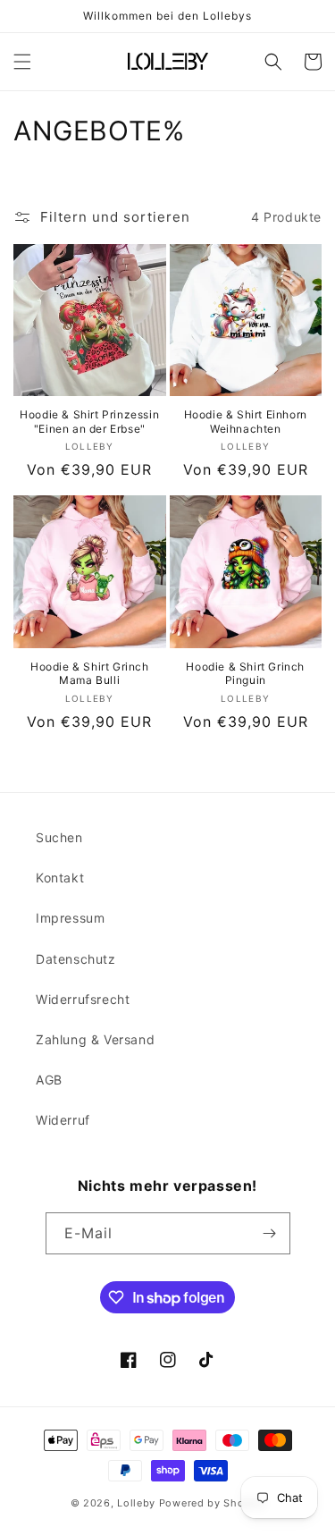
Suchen (59, 837)
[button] (22, 61)
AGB (49, 1079)
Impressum (70, 917)
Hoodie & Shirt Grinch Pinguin (245, 674)
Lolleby (136, 1503)
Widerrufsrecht (83, 999)
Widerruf (63, 1119)
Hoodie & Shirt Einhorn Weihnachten (245, 421)
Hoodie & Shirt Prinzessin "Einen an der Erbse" (89, 421)
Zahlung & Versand (95, 1039)
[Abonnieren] (269, 1233)
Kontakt (60, 877)
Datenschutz (76, 958)
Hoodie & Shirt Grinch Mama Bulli (89, 674)
